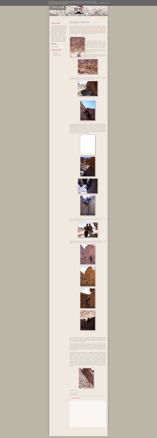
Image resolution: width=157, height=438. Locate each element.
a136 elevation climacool (92, 31)
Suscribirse (103, 17)
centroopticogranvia (91, 29)
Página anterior (74, 428)
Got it (107, 2)
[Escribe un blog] (72, 394)
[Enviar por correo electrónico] (71, 394)
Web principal (54, 17)
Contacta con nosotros (57, 55)
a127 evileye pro (101, 31)
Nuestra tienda (63, 17)
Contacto (77, 17)
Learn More (102, 2)
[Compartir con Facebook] (74, 394)
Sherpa (100, 219)
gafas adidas (78, 31)
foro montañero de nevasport (97, 28)
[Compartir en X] (73, 394)
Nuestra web (55, 52)
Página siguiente (101, 428)
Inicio (88, 428)
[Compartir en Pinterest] (75, 394)
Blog (71, 17)
